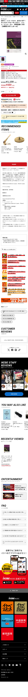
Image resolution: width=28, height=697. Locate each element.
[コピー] (19, 350)
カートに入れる (10, 95)
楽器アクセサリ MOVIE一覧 (19, 495)
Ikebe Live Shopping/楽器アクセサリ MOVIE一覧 (20, 487)
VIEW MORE (14, 394)
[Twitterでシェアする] (9, 350)
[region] (14, 455)
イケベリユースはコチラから (13, 538)
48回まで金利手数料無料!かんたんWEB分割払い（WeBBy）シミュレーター (15, 106)
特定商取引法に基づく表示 (7, 672)
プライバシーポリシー (6, 669)
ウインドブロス (6, 239)
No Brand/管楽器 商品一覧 (8, 318)
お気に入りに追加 (7, 112)
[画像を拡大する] (25, 53)
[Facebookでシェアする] (12, 350)
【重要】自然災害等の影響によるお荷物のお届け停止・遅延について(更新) (14, 3)
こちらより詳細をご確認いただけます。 (13, 545)
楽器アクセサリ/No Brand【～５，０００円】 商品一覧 (14, 311)
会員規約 (3, 674)
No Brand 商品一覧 (7, 321)
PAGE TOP (15, 590)
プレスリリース (4, 677)
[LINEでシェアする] (16, 350)
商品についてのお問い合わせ (9, 249)
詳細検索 (16, 12)
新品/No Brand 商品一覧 (8, 315)
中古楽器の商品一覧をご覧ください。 (13, 527)
